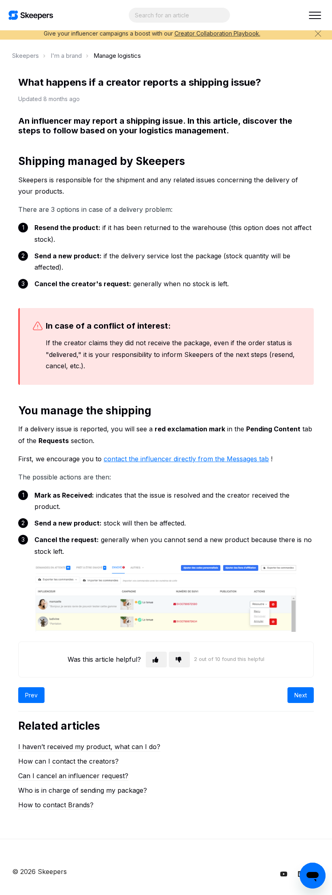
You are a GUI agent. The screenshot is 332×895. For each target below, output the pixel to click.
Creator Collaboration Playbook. (217, 33)
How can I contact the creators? (68, 761)
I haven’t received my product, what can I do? (89, 747)
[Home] (30, 15)
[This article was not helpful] (179, 659)
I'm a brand (66, 55)
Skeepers (25, 55)
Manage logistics (117, 55)
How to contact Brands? (56, 805)
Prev (31, 695)
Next (300, 695)
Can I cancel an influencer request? (73, 776)
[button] (315, 15)
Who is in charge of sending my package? (82, 790)
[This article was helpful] (156, 659)
